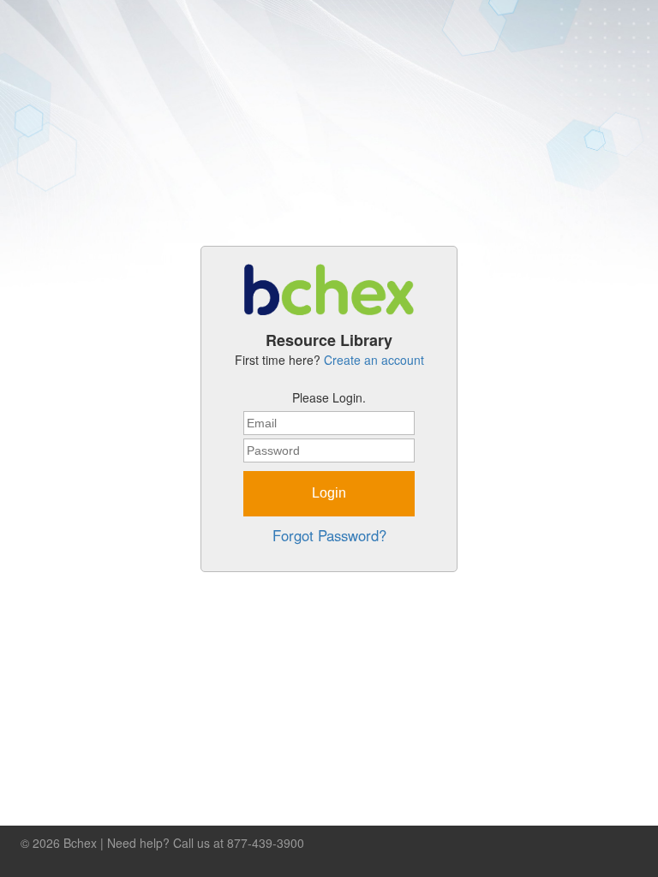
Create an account (374, 359)
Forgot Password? (329, 535)
